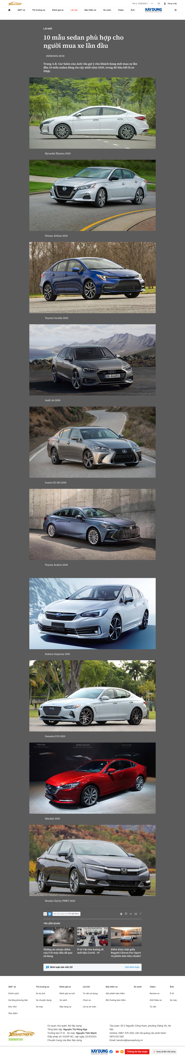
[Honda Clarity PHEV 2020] (92, 860)
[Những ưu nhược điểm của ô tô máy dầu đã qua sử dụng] (58, 936)
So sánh (63, 1000)
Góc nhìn (12, 1006)
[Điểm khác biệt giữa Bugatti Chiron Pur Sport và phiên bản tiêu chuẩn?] (126, 936)
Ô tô (172, 993)
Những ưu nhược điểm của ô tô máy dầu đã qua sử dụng (57, 953)
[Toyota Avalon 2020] (92, 524)
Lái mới (74, 10)
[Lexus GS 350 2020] (92, 442)
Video (121, 10)
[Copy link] (140, 913)
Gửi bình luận (132, 967)
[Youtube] (117, 1052)
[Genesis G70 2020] (92, 695)
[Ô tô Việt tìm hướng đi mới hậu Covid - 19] (92, 936)
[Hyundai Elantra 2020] (92, 113)
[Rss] (122, 1051)
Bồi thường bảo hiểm (116, 1000)
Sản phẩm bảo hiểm (115, 993)
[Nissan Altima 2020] (92, 195)
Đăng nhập (172, 4)
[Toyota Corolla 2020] (92, 277)
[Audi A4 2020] (92, 359)
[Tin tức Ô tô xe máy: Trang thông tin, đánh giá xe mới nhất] (15, 3)
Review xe (154, 993)
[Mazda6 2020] (92, 778)
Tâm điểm (13, 1013)
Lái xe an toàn (89, 1006)
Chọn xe (87, 1000)
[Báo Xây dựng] (153, 10)
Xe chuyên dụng (43, 1000)
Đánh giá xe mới (67, 993)
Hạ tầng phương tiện (18, 1000)
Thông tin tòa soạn (137, 1051)
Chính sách (13, 993)
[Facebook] (111, 1052)
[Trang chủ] (9, 10)
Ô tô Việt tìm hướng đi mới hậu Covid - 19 (90, 951)
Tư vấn (153, 1006)
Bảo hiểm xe (90, 10)
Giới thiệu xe (156, 1000)
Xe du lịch (40, 993)
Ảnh (133, 10)
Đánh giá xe (58, 10)
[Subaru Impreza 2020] (92, 613)
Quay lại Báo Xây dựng (165, 1052)
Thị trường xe (38, 10)
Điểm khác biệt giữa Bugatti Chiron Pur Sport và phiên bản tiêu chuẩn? (126, 953)
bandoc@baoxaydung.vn (130, 1040)
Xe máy (39, 1006)
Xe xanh (107, 10)
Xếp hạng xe (65, 1006)
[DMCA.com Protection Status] (15, 1039)
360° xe (21, 10)
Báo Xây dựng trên (60, 914)
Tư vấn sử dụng (90, 993)
